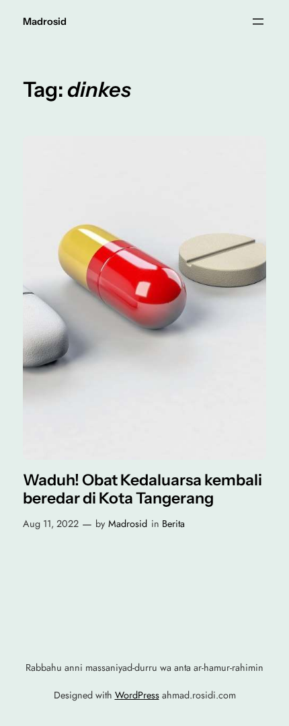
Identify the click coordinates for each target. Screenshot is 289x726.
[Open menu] (258, 21)
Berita (173, 523)
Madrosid (45, 21)
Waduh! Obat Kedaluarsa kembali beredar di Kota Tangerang (142, 489)
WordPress (137, 695)
